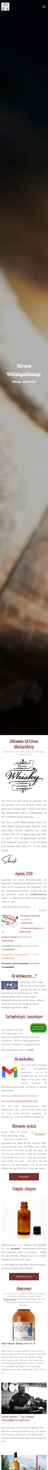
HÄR (30, 1049)
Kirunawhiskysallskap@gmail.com (19, 1100)
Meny (44, 6)
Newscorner (9, 1299)
